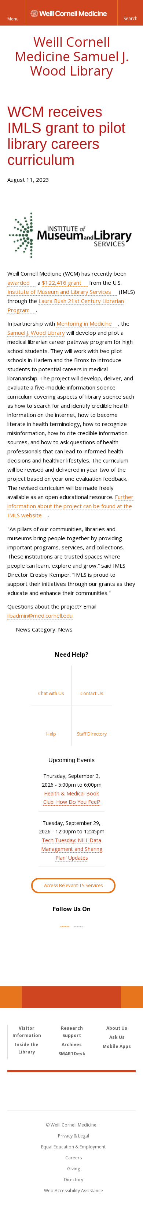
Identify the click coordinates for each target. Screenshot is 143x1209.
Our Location (11, 997)
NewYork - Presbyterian (71, 1098)
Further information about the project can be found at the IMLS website (70, 506)
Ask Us (117, 1037)
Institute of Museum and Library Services (59, 291)
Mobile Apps (117, 1046)
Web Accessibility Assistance (73, 1190)
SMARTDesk (71, 1054)
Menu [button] (13, 19)
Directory (73, 1180)
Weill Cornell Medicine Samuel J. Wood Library (71, 56)
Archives (72, 1044)
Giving (73, 1169)
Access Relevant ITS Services (73, 885)
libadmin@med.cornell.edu (40, 615)
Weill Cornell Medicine (71, 1083)
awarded (18, 282)
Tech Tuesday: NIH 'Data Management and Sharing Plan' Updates (71, 849)
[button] (130, 13)
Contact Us (132, 997)
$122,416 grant (61, 282)
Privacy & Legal (73, 1136)
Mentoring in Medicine (84, 323)
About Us (116, 1028)
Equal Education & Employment (73, 1147)
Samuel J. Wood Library (36, 332)
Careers (73, 1158)
